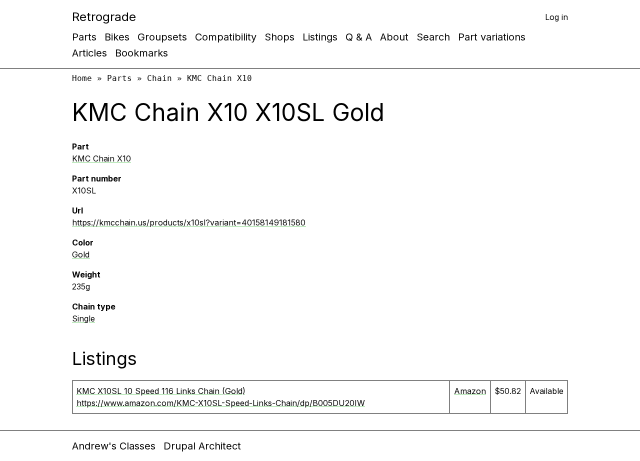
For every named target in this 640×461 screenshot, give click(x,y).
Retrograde (104, 17)
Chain (159, 78)
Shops (279, 37)
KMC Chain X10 (219, 78)
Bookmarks (141, 53)
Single (83, 319)
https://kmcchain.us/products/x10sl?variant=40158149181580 (189, 223)
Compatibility (225, 37)
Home (82, 78)
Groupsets (162, 37)
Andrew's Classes (114, 446)
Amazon (470, 391)
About (394, 37)
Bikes (117, 37)
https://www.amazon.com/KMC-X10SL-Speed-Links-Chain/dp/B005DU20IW (220, 403)
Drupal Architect (202, 446)
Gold (81, 255)
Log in (556, 17)
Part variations (492, 37)
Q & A (359, 37)
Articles (89, 53)
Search (433, 37)
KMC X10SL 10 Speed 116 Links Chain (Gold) (161, 391)
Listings (320, 37)
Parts (84, 37)
